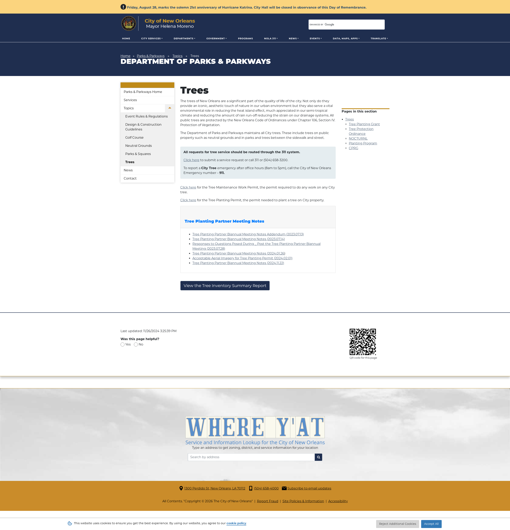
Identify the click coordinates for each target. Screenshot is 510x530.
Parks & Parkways (151, 56)
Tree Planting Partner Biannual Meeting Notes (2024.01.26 (238, 253)
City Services (151, 38)
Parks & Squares (138, 154)
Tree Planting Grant (364, 124)
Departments (183, 38)
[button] (169, 108)
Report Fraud (267, 501)
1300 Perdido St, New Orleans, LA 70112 (214, 488)
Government (215, 38)
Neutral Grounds (138, 146)
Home (126, 38)
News (293, 38)
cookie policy (236, 523)
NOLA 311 (270, 38)
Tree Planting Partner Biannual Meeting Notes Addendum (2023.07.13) (248, 234)
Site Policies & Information (303, 501)
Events (315, 38)
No (141, 344)
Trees (129, 162)
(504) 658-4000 (266, 488)
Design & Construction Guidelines (143, 127)
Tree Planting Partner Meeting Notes (224, 222)
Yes (128, 344)
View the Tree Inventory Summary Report (225, 285)
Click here (191, 160)
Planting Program (363, 143)
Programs (245, 38)
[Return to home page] (158, 24)
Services (130, 100)
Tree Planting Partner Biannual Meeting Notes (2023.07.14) (238, 239)
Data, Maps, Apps (345, 38)
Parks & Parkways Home (143, 92)
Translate (378, 38)
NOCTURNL (358, 138)
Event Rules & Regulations (146, 116)
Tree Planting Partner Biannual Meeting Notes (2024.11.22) (238, 263)
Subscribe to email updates (309, 488)
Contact (130, 178)
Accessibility (338, 501)
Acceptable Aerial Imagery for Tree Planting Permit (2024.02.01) (242, 258)
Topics (177, 56)
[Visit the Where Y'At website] (255, 430)
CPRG (353, 148)
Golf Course (134, 137)
